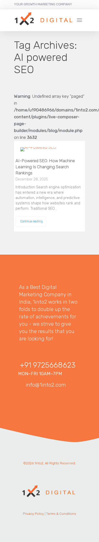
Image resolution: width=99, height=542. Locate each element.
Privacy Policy (33, 514)
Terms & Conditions (61, 514)
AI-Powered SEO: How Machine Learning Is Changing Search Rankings (45, 166)
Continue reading (31, 221)
